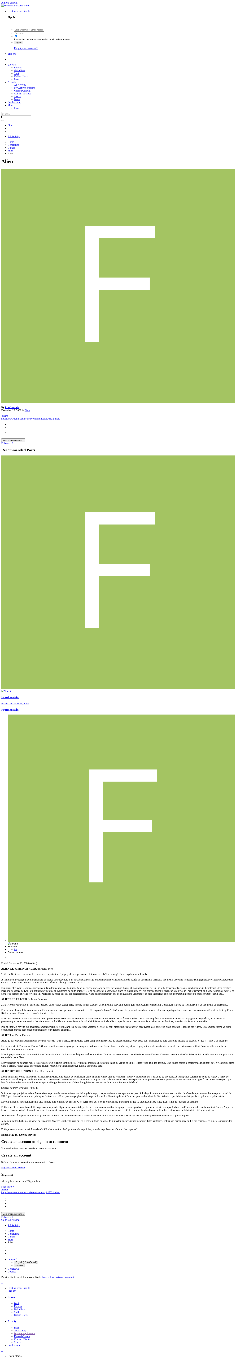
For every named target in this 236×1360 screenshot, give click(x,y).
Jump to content (9, 2)
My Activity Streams (24, 87)
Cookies (12, 1271)
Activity (12, 82)
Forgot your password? (26, 48)
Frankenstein (12, 407)
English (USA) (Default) (26, 1262)
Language (13, 1259)
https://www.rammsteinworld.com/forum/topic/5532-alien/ (30, 418)
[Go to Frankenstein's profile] (118, 402)
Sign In (18, 42)
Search (17, 96)
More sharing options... (13, 440)
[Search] (2, 120)
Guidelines (19, 70)
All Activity (20, 85)
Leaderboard (14, 102)
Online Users (20, 76)
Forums (18, 67)
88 (15, 949)
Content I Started (22, 93)
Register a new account (13, 1167)
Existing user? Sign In (19, 11)
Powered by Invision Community (59, 1277)
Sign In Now (7, 1186)
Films (27, 410)
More (17, 79)
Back (16, 1303)
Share (4, 415)
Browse (12, 64)
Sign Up (12, 53)
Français (19, 1265)
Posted (15, 703)
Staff (16, 73)
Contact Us (13, 1268)
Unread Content (22, 90)
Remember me (21, 39)
